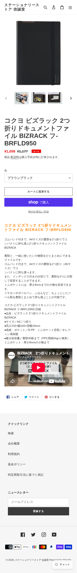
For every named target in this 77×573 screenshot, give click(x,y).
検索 (11, 433)
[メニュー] (70, 7)
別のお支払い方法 (38, 211)
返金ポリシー (17, 464)
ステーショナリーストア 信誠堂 (21, 7)
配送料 (15, 157)
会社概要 (14, 443)
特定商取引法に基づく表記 (25, 474)
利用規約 (14, 454)
